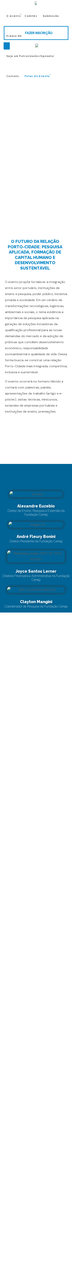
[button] (36, 33)
